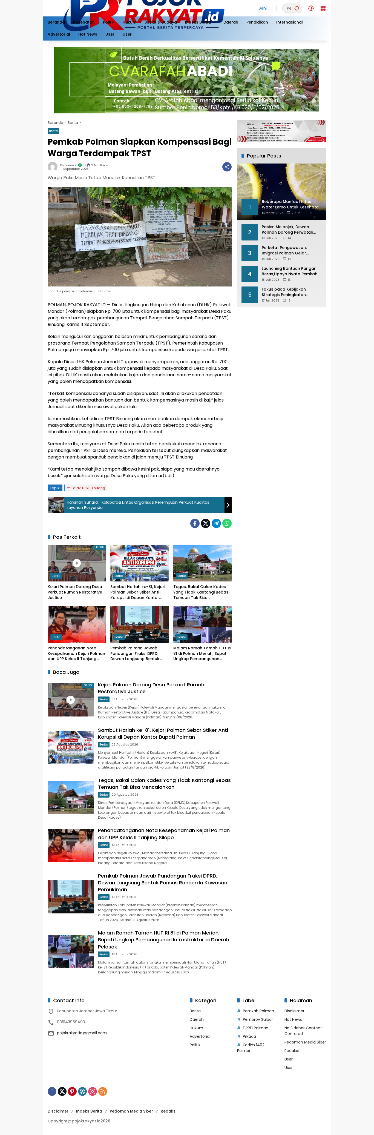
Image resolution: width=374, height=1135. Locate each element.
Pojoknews (68, 165)
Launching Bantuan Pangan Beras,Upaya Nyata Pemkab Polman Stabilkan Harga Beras (290, 271)
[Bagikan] (227, 166)
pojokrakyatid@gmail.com (82, 1033)
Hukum (196, 1028)
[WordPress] (82, 1091)
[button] (296, 8)
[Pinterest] (72, 1091)
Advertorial (200, 1036)
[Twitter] (205, 523)
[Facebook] (195, 523)
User (288, 1059)
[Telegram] (216, 523)
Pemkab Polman (258, 1011)
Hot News (293, 1019)
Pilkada (249, 1036)
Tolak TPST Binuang (88, 488)
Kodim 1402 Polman (250, 1047)
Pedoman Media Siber (305, 1042)
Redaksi (291, 1050)
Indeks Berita (89, 1111)
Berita (53, 131)
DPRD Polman (255, 1028)
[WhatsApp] (227, 523)
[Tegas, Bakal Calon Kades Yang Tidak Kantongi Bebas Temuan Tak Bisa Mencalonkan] (202, 563)
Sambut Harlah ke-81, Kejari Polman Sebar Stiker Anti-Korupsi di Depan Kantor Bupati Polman (137, 592)
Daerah (197, 1019)
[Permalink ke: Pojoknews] (54, 167)
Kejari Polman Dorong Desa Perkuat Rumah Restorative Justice (75, 592)
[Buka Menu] (323, 8)
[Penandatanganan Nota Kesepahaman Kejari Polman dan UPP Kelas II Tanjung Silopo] (77, 624)
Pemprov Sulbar (258, 1019)
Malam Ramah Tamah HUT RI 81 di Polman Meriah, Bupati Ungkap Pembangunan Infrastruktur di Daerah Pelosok (202, 654)
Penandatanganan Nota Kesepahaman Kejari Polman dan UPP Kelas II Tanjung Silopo (76, 654)
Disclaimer (294, 1011)
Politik (195, 1045)
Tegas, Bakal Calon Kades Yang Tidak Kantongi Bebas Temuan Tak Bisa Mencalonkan (200, 592)
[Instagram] (92, 1091)
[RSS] (102, 1091)
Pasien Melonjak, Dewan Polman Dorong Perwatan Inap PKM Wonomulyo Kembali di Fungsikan (287, 229)
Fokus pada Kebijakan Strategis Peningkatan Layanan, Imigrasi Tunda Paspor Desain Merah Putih (288, 292)
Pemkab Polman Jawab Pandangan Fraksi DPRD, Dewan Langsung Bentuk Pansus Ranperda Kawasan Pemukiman (137, 654)
